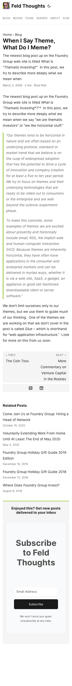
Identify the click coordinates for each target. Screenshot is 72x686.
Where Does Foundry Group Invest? (31, 485)
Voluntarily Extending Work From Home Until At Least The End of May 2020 (34, 436)
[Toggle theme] (49, 6)
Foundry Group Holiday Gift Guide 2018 (34, 472)
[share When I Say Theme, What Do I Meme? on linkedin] (41, 388)
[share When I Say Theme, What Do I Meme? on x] (30, 388)
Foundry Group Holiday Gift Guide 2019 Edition (34, 455)
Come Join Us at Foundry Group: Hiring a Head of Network (36, 417)
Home (7, 35)
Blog (18, 35)
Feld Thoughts (28, 6)
